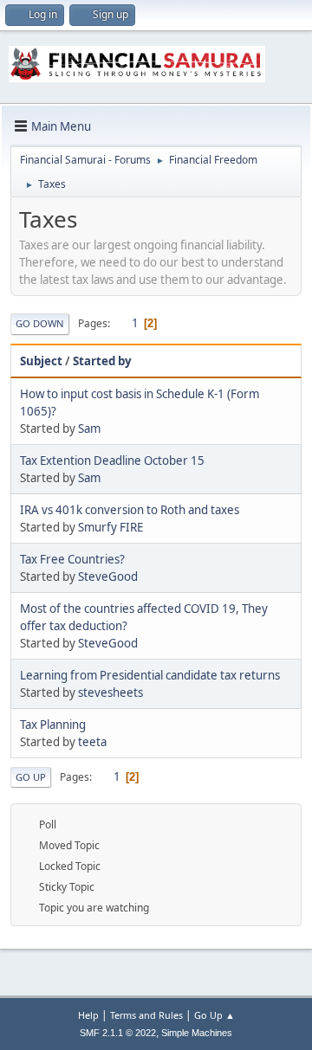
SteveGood (108, 576)
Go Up (31, 776)
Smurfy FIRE (110, 527)
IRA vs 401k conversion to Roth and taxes (129, 510)
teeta (92, 742)
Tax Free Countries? (72, 559)
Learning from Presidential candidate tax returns (150, 675)
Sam (89, 428)
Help (88, 1014)
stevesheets (110, 692)
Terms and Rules (146, 1014)
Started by (102, 361)
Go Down (40, 323)
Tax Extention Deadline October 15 (112, 460)
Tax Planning (53, 724)
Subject (41, 361)
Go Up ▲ (214, 1014)
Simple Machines (196, 1032)
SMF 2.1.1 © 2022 (118, 1032)
